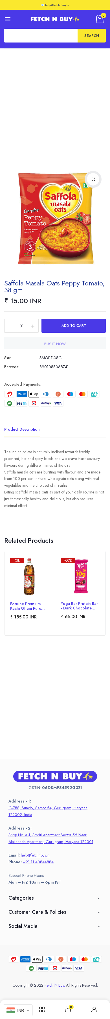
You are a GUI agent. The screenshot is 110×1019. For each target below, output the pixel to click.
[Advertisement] (55, 106)
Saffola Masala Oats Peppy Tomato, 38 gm (54, 286)
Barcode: (11, 367)
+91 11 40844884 (38, 862)
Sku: (7, 358)
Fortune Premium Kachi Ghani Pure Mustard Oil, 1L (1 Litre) (26, 606)
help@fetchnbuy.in (35, 855)
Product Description (22, 429)
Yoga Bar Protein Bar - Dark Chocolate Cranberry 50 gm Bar (79, 605)
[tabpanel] (30, 593)
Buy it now (55, 344)
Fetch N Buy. (55, 985)
